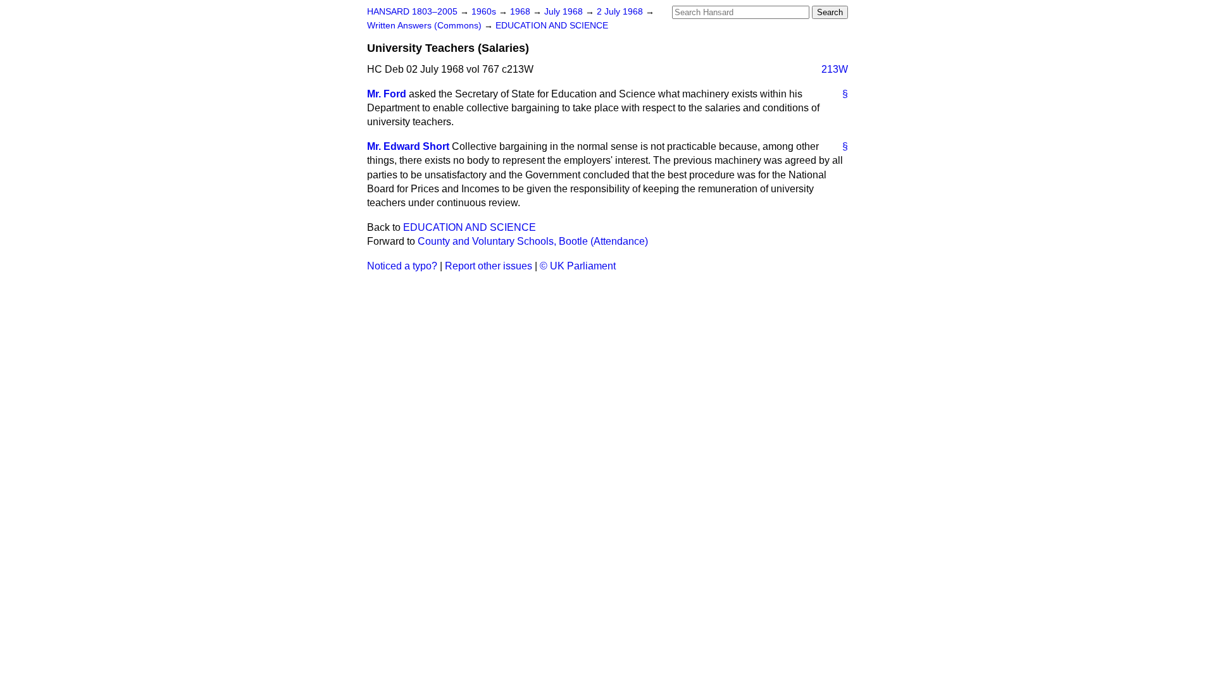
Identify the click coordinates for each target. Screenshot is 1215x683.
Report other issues (488, 266)
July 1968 (564, 11)
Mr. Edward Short (408, 146)
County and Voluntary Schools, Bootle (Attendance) (533, 241)
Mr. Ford (386, 94)
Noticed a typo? (402, 266)
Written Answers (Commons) (425, 25)
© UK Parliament (578, 266)
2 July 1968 (621, 11)
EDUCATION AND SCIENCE (551, 25)
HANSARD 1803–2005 (412, 11)
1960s (485, 11)
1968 (521, 11)
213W (834, 69)
